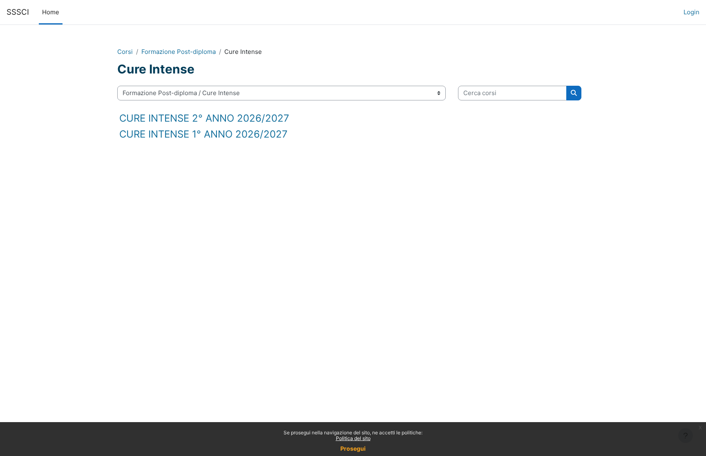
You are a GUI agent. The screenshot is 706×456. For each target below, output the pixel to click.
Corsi (125, 52)
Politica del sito (353, 438)
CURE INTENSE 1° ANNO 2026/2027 (203, 134)
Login (691, 12)
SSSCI (18, 12)
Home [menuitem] (50, 12)
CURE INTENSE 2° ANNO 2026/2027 (204, 118)
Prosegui (353, 448)
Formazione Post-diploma (178, 52)
